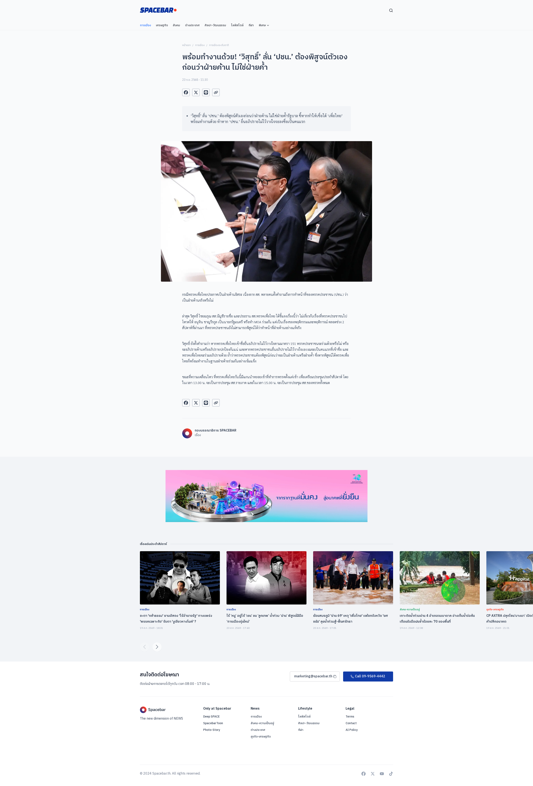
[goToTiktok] (391, 774)
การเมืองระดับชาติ (219, 45)
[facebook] (186, 92)
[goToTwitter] (373, 774)
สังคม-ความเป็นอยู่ (262, 723)
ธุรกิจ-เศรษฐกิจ (261, 736)
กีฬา (300, 730)
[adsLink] (266, 496)
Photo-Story (211, 730)
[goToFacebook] (363, 774)
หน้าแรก (186, 45)
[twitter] (196, 92)
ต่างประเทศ (258, 730)
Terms (350, 717)
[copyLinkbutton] (216, 92)
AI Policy (352, 730)
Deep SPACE (211, 717)
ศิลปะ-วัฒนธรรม (309, 723)
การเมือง (200, 45)
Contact (351, 723)
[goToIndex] (158, 10)
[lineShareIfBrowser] (206, 92)
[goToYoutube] (382, 774)
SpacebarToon (213, 723)
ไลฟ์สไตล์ (304, 716)
